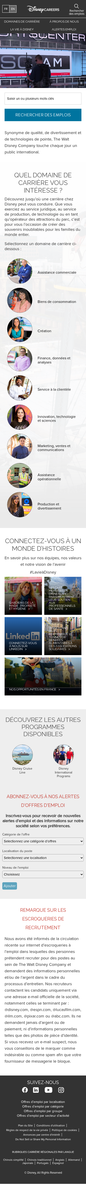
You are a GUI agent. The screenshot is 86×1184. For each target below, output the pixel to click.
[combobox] (43, 841)
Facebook (25, 1090)
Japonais (28, 1163)
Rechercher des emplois (43, 115)
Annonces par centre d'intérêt (42, 1134)
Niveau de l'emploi (15, 868)
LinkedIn (36, 1090)
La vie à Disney (22, 30)
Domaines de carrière (22, 21)
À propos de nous (64, 21)
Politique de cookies (65, 1130)
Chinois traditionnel (40, 1159)
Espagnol (58, 1163)
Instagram (61, 1090)
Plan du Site (25, 1125)
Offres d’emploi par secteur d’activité (43, 1116)
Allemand (75, 1159)
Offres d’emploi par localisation (43, 1102)
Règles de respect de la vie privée (28, 1130)
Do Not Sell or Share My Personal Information (43, 1139)
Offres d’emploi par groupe (43, 1111)
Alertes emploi (64, 29)
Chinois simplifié (14, 1159)
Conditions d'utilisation (51, 1125)
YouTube (48, 1090)
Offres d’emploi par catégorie (43, 1106)
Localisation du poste (17, 851)
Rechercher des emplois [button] (76, 6)
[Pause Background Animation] (81, 82)
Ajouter (10, 886)
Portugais (43, 1163)
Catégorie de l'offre (16, 834)
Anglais (60, 1159)
